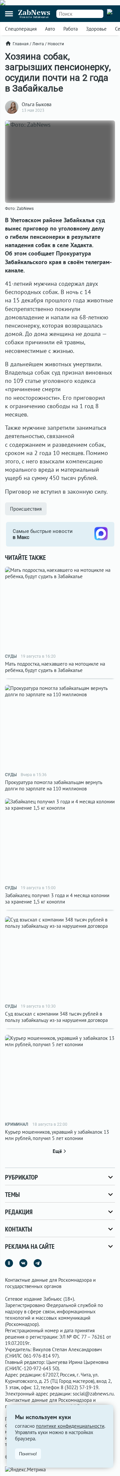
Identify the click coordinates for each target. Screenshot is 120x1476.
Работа (70, 29)
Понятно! (28, 1453)
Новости (56, 44)
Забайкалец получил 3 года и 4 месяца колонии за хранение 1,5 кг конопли (57, 898)
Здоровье (96, 29)
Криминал (16, 1124)
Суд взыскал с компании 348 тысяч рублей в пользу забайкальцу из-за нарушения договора (56, 1017)
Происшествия (26, 509)
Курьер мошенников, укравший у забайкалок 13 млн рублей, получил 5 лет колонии (57, 1135)
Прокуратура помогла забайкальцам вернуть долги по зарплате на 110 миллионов (53, 785)
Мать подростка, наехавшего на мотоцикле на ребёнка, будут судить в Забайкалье (55, 667)
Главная (21, 44)
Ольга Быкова (36, 104)
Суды (11, 656)
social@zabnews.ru (93, 1394)
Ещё (57, 1151)
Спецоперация (21, 29)
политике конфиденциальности (70, 1426)
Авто (50, 29)
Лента (38, 44)
